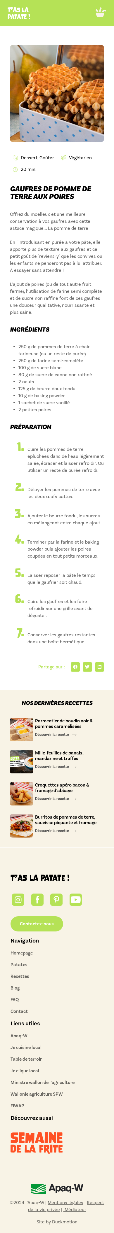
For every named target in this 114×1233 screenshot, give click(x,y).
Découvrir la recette (52, 734)
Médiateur (74, 1209)
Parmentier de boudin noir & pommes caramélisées (64, 723)
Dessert (29, 157)
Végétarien (80, 157)
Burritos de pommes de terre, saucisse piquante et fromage (66, 819)
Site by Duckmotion (57, 1222)
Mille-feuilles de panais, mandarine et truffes (59, 755)
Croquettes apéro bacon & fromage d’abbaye (62, 787)
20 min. (29, 169)
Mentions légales (65, 1202)
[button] (100, 13)
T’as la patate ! (40, 878)
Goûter (46, 157)
